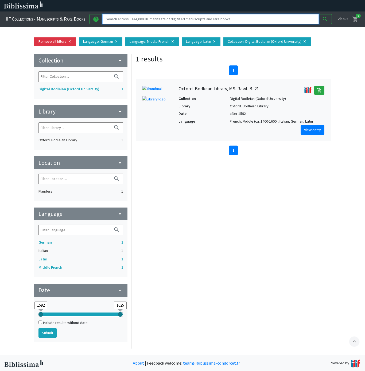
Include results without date (65, 322)
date (80, 290)
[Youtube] (282, 6)
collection (80, 60)
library (80, 111)
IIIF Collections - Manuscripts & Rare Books (44, 19)
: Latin (201, 41)
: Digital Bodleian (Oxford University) (267, 41)
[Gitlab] (299, 6)
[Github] (290, 6)
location (80, 162)
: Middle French (152, 41)
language (80, 213)
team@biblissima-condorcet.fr (211, 363)
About (343, 18)
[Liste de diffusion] (248, 6)
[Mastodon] (273, 6)
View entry (312, 129)
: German (100, 41)
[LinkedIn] (256, 6)
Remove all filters (55, 41)
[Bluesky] (265, 6)
